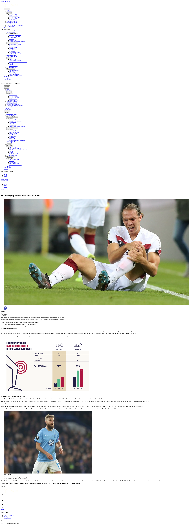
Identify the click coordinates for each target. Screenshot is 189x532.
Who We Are (6, 9)
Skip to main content (5, 1)
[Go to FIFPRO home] (94, 5)
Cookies (5, 516)
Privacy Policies (7, 518)
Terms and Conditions (9, 515)
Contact (2, 509)
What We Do (7, 29)
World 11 (6, 78)
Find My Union (7, 79)
